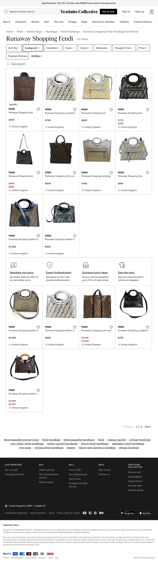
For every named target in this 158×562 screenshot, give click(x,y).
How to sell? (75, 470)
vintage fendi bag (140, 440)
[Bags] (89, 22)
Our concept (11, 470)
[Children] (131, 22)
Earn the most (126, 272)
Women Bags (34, 31)
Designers (20, 21)
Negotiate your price (21, 272)
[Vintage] (79, 22)
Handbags (51, 31)
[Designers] (28, 22)
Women (35, 21)
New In (6, 21)
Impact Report (135, 481)
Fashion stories (135, 490)
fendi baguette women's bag (21, 440)
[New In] (13, 22)
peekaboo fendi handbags (128, 444)
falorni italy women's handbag (97, 448)
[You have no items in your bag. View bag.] (152, 11)
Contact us (104, 474)
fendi (101, 440)
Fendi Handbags (70, 31)
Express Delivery (143, 21)
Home (9, 31)
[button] (152, 11)
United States (31, 558)
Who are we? (134, 472)
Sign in (126, 11)
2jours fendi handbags (95, 444)
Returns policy (46, 482)
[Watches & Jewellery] (117, 22)
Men (46, 21)
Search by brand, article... (23, 11)
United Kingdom (17, 558)
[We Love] (65, 22)
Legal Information (38, 512)
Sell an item (108, 11)
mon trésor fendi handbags (27, 444)
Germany (42, 558)
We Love (58, 21)
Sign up (139, 11)
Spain (50, 558)
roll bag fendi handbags (48, 448)
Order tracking (46, 470)
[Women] (42, 22)
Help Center (104, 470)
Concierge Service (14, 474)
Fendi (20, 31)
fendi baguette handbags (79, 440)
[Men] (51, 22)
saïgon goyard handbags (62, 444)
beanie (71, 448)
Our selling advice (78, 474)
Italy (57, 558)
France (6, 558)
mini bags (25, 448)
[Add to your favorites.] (38, 109)
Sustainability (135, 476)
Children (124, 21)
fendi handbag (51, 440)
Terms (51, 512)
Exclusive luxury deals (95, 272)
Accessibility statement (16, 512)
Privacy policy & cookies (68, 512)
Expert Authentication (58, 272)
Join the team (135, 485)
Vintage (72, 21)
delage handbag (129, 448)
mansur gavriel (117, 440)
